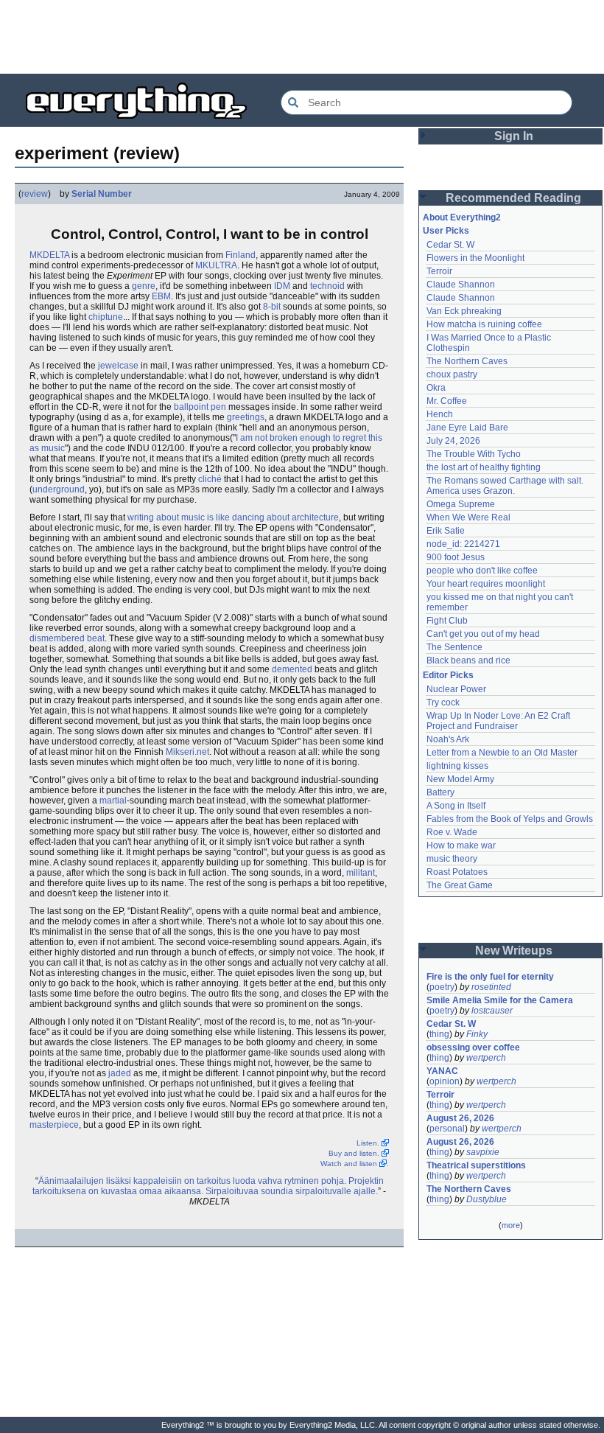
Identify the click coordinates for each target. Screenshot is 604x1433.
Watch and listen (348, 1164)
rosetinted (491, 987)
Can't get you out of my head (483, 634)
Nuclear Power (456, 689)
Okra (436, 388)
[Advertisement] (302, 37)
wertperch (486, 1058)
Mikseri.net (187, 752)
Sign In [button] (513, 136)
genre (143, 286)
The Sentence (454, 647)
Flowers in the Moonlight (475, 258)
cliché (210, 479)
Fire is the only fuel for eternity (490, 977)
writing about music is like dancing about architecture (233, 517)
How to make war (461, 845)
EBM (161, 296)
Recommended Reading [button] (513, 198)
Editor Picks (448, 675)
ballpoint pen (200, 407)
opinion (444, 1081)
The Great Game (459, 885)
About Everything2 (462, 217)
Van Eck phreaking (464, 311)
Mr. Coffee (446, 401)
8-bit (272, 306)
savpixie (482, 1152)
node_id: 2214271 (463, 544)
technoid (327, 286)
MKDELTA (49, 255)
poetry (441, 987)
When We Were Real (468, 517)
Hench (439, 414)
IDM (282, 286)
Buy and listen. (354, 1153)
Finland (240, 255)
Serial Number (101, 194)
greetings (245, 417)
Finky (477, 1034)
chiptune (105, 317)
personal (447, 1128)
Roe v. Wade (451, 832)
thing (439, 1034)
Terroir (439, 271)
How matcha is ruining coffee (484, 324)
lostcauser (492, 1010)
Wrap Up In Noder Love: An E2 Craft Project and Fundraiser (499, 721)
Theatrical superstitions (476, 1165)
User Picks (446, 231)
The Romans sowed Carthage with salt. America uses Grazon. (505, 485)
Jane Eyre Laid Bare (467, 427)
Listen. (368, 1143)
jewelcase (118, 365)
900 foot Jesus (455, 557)
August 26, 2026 (460, 1118)
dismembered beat (67, 638)
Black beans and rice (468, 660)
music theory (451, 859)
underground (58, 489)
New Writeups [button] (513, 950)
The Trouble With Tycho (473, 454)
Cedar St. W (450, 245)
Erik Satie (445, 531)
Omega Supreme (460, 504)
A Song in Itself (455, 806)
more (511, 1225)
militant (360, 873)
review (34, 194)
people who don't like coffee (482, 570)
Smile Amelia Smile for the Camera (499, 1000)
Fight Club (447, 621)
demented (292, 669)
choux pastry (451, 374)
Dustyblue (486, 1199)
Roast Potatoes (457, 872)
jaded (119, 1073)
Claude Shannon (460, 284)
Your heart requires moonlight (485, 584)
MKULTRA (216, 265)
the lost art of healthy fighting (483, 467)
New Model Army (460, 779)
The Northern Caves (467, 361)
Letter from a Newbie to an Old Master (501, 752)
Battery (440, 792)
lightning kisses (457, 766)
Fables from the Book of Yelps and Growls (509, 819)
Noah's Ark (447, 739)
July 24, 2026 (453, 441)
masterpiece (54, 1125)
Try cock (443, 702)
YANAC (442, 1071)
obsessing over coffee (473, 1047)
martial (113, 800)
